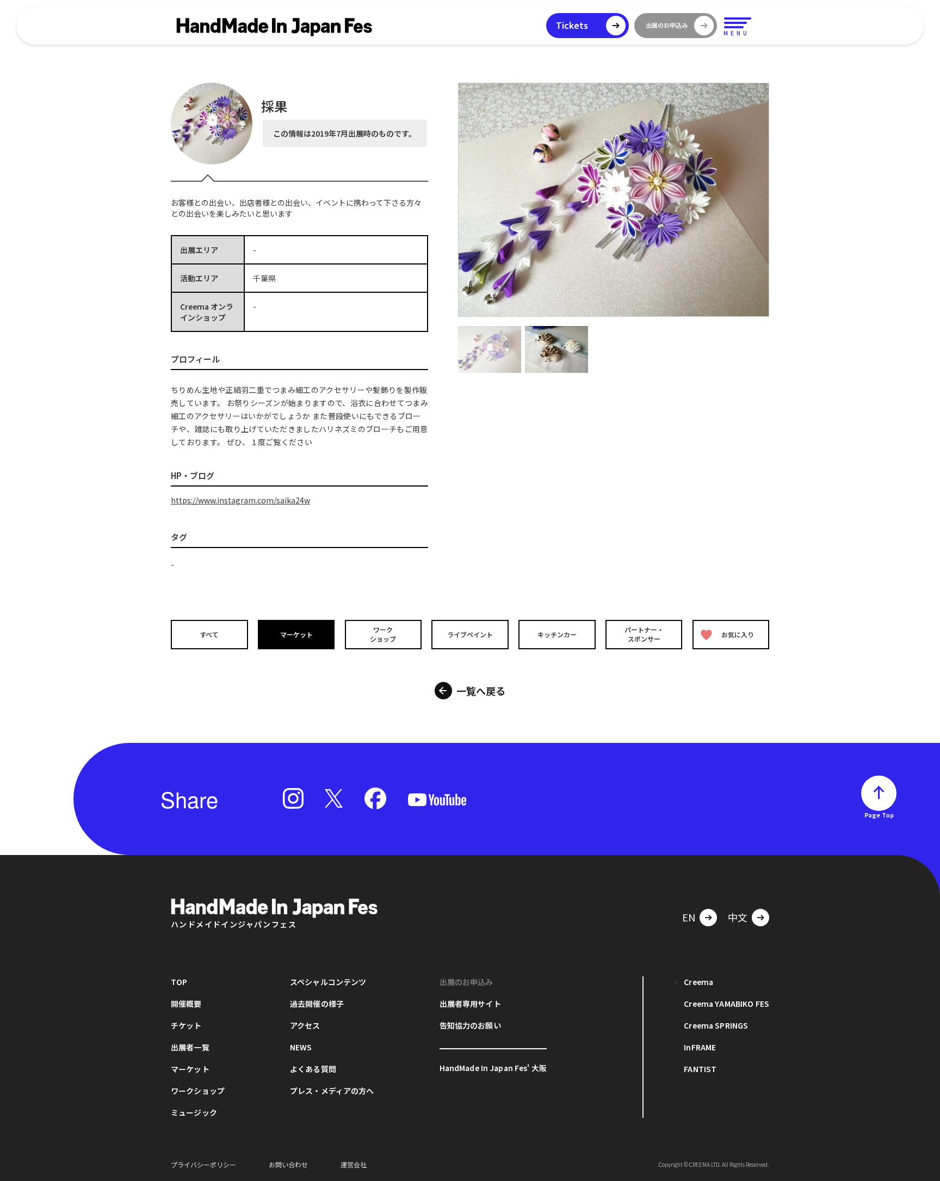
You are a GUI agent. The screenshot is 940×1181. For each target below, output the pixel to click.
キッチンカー (557, 634)
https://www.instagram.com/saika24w (240, 500)
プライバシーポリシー (203, 1164)
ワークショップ (383, 634)
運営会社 (354, 1164)
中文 (737, 917)
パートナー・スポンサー (644, 634)
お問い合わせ (288, 1164)
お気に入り (737, 634)
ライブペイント (470, 634)
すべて (209, 634)
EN (688, 917)
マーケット (296, 634)
